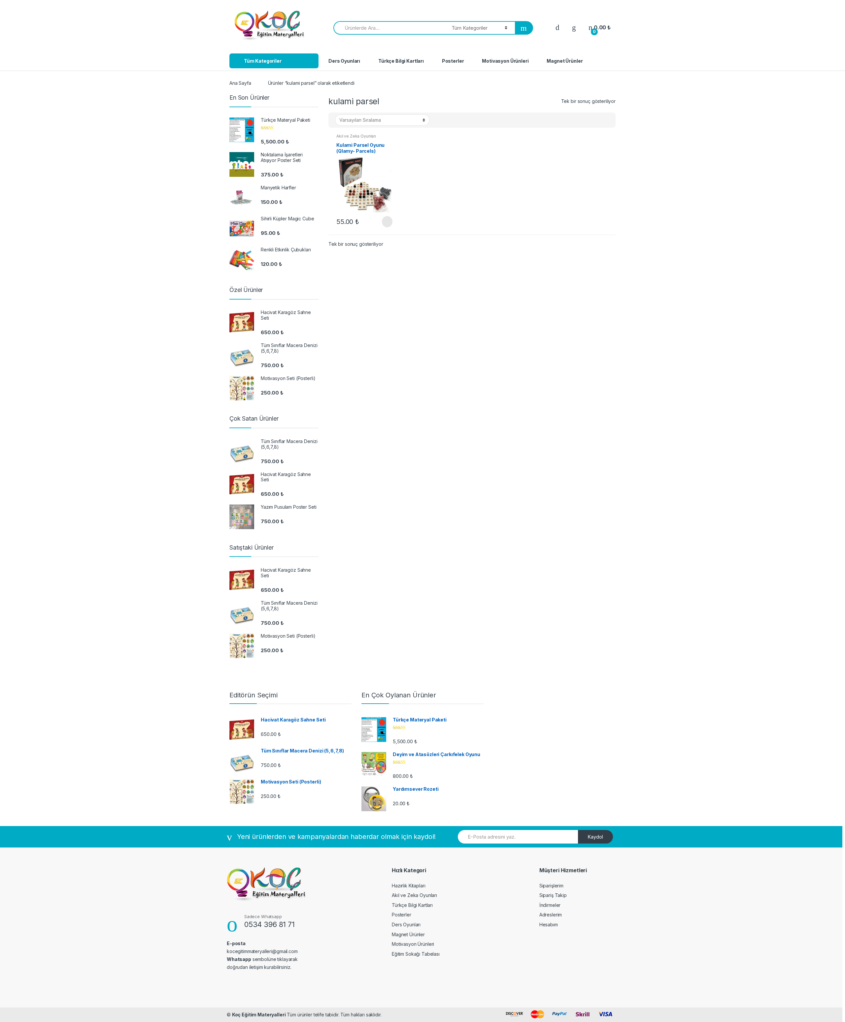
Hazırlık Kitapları (408, 885)
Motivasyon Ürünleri (505, 61)
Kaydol (595, 837)
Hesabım (548, 924)
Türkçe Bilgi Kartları (401, 61)
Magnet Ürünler (565, 61)
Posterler (453, 61)
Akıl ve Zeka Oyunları (356, 136)
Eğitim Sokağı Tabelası (416, 954)
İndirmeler (550, 905)
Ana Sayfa (240, 83)
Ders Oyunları (344, 61)
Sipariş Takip (553, 895)
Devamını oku (386, 221)
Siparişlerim (551, 885)
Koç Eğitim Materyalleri (259, 1014)
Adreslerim (550, 914)
